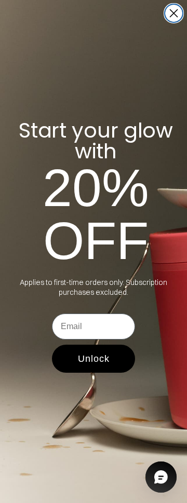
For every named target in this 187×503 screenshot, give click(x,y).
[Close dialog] (174, 13)
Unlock (94, 359)
